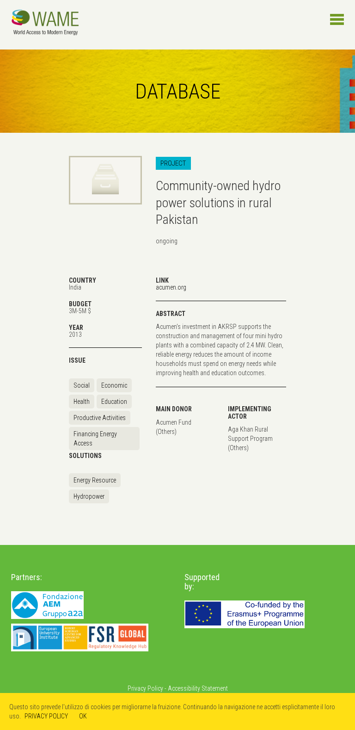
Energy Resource (94, 480)
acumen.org (171, 287)
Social (81, 385)
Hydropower (88, 496)
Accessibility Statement (198, 688)
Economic (114, 385)
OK (83, 716)
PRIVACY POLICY (46, 716)
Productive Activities (99, 417)
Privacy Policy (145, 688)
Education (114, 401)
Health (81, 401)
